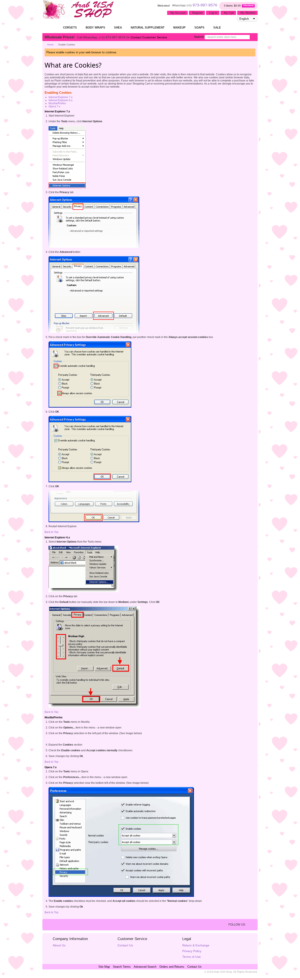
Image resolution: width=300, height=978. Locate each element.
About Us (59, 945)
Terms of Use (191, 956)
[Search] (252, 38)
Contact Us (125, 945)
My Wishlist (247, 12)
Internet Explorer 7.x (60, 97)
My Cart (229, 12)
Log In (213, 12)
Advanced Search (145, 966)
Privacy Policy (191, 951)
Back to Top (51, 532)
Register (197, 12)
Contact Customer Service (149, 37)
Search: (199, 36)
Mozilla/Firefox (57, 103)
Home (50, 44)
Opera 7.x (54, 106)
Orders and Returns (171, 966)
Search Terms (122, 966)
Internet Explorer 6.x (60, 100)
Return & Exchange (195, 945)
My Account (178, 12)
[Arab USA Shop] (78, 10)
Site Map (104, 966)
